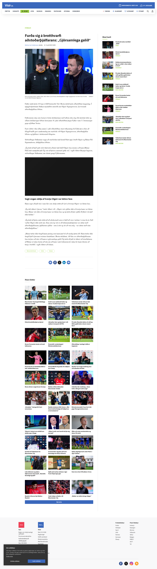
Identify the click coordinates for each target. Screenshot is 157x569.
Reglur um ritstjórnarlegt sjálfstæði (26, 533)
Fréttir (117, 525)
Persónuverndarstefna (25, 536)
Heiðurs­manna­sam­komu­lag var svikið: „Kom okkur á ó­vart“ (123, 64)
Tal (130, 544)
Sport (117, 530)
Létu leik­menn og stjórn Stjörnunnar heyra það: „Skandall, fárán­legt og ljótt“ (35, 473)
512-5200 (43, 532)
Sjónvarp (117, 537)
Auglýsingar (41, 534)
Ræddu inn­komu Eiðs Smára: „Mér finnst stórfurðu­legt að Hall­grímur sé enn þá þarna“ (58, 409)
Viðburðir (132, 532)
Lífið (116, 532)
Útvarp (117, 539)
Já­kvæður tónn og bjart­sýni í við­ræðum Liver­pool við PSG (123, 118)
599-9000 (24, 543)
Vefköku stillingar (15, 561)
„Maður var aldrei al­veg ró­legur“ (81, 496)
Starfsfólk (40, 544)
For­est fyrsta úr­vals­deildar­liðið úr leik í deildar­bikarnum (123, 107)
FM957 (132, 539)
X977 (131, 542)
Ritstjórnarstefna (43, 539)
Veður (131, 535)
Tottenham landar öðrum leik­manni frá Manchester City (123, 139)
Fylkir (42, 251)
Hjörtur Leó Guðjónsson (32, 45)
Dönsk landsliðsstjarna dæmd (34, 322)
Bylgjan (132, 537)
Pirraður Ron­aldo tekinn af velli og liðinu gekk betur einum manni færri (82, 324)
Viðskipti (117, 528)
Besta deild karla (31, 251)
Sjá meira (59, 502)
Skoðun (117, 535)
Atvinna (132, 530)
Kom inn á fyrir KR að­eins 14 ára (81, 472)
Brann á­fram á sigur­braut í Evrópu (35, 387)
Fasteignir (132, 528)
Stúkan (51, 251)
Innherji (132, 525)
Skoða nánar (9, 556)
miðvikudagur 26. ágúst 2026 (130, 5)
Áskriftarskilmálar (43, 541)
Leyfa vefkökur (37, 561)
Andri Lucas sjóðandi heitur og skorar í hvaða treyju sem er (122, 86)
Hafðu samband (42, 537)
